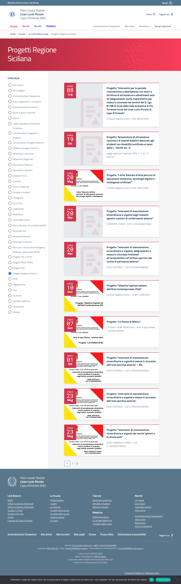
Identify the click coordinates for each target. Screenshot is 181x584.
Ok (151, 579)
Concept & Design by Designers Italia (142, 573)
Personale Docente (22, 236)
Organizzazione (57, 517)
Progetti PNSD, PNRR (23, 262)
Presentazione (56, 500)
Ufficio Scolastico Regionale (20, 503)
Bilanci (16, 118)
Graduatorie (18, 209)
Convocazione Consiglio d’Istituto (28, 142)
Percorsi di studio (100, 507)
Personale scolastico (102, 500)
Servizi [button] (25, 26)
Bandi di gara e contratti (24, 112)
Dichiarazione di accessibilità (132, 534)
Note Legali (79, 534)
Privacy (92, 534)
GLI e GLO (17, 203)
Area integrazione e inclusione (27, 101)
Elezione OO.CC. (20, 175)
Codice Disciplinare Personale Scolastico (26, 124)
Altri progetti (19, 90)
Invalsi (11, 517)
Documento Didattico (23, 164)
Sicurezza (17, 295)
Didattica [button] (51, 26)
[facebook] (172, 14)
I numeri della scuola (59, 510)
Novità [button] (37, 26)
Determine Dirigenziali (23, 159)
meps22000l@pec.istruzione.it (130, 548)
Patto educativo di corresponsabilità (29, 225)
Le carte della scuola (59, 514)
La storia (54, 520)
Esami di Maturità (21, 186)
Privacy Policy (107, 534)
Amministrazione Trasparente (106, 26)
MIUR (10, 500)
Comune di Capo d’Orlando (20, 520)
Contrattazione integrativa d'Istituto (25, 133)
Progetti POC (19, 268)
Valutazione (18, 306)
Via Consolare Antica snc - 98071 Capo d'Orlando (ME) (94, 545)
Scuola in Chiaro (15, 510)
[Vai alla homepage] (12, 14)
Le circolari (140, 503)
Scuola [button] (13, 26)
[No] (177, 579)
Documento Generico (22, 170)
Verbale (16, 312)
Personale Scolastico (22, 242)
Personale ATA (19, 231)
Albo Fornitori (63, 534)
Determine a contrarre (23, 153)
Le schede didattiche (102, 520)
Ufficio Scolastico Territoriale (21, 507)
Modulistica (144, 26)
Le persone (55, 507)
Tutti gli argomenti (162, 26)
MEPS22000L (100, 556)
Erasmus (17, 181)
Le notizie (139, 500)
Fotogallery (18, 197)
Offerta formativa (100, 517)
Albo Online (46, 534)
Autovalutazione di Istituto (25, 107)
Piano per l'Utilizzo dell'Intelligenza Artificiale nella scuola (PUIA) (29, 248)
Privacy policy (163, 579)
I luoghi (53, 503)
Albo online (129, 26)
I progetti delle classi (102, 524)
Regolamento (19, 284)
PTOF (15, 279)
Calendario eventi (143, 507)
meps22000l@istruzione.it (76, 548)
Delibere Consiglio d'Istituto (25, 148)
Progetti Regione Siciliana (25, 273)
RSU (15, 290)
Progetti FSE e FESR (22, 257)
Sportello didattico (21, 301)
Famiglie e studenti (21, 192)
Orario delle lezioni (21, 220)
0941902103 (52, 548)
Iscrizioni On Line (15, 514)
